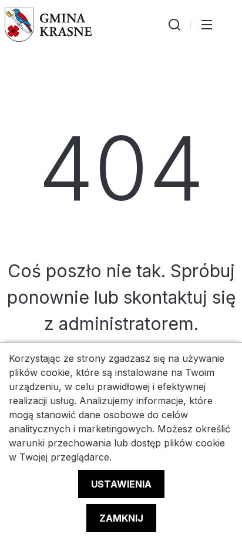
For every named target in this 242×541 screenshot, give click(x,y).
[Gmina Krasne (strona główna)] (48, 25)
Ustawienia (121, 484)
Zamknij (121, 518)
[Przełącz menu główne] (207, 25)
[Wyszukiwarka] (174, 25)
